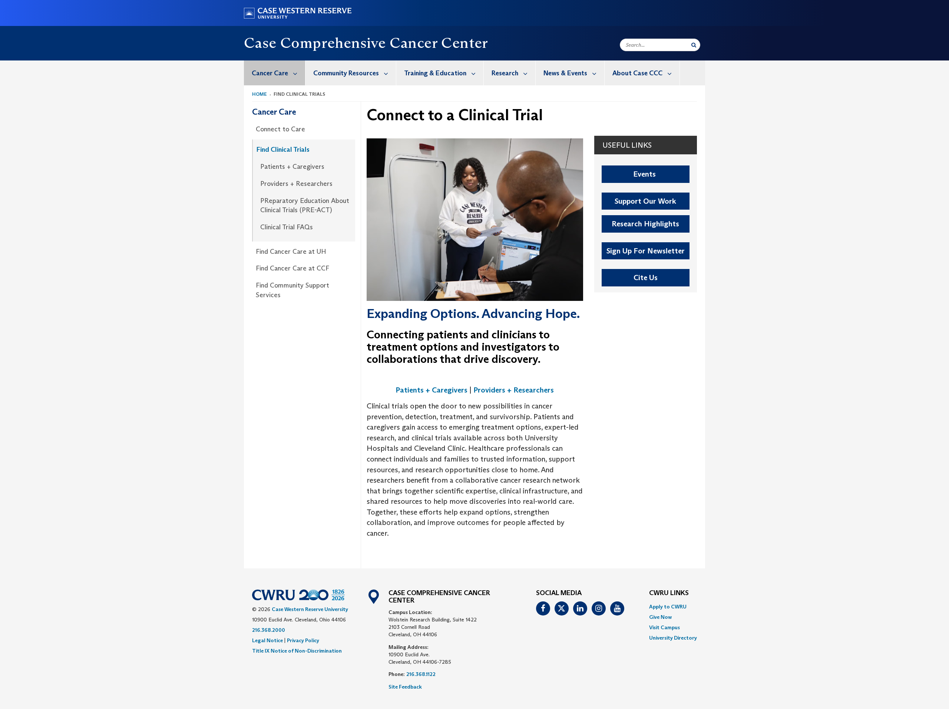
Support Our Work (645, 201)
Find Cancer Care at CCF (292, 268)
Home (259, 94)
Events (645, 174)
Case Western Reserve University (310, 609)
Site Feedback (405, 686)
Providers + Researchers (296, 184)
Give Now (660, 617)
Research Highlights (645, 223)
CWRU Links (669, 593)
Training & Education (435, 73)
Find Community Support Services (292, 290)
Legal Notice (267, 640)
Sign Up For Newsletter (645, 250)
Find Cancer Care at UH (291, 251)
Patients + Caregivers (292, 167)
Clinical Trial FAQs (286, 227)
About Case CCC (637, 73)
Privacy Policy (303, 640)
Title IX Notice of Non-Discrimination (297, 650)
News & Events (565, 73)
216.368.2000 (268, 630)
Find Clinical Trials (283, 149)
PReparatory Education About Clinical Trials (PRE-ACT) (304, 205)
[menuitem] (274, 72)
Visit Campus (664, 627)
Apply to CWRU (668, 606)
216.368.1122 (421, 674)
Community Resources (346, 73)
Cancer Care (270, 73)
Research (505, 73)
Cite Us (646, 277)
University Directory (673, 637)
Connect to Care (280, 129)
